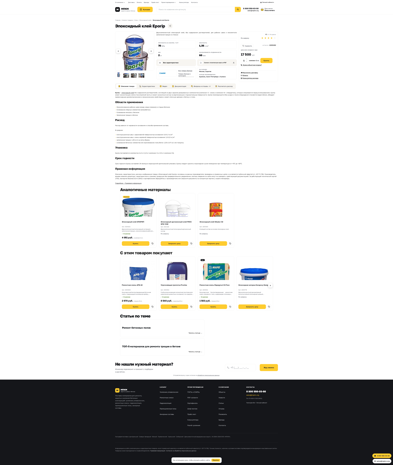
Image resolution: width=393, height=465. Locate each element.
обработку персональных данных (208, 375)
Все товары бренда (185, 71)
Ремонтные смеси (166, 397)
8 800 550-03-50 (251, 8)
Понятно (216, 460)
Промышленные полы (168, 409)
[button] (246, 59)
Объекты (222, 392)
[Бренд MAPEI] (167, 73)
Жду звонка (269, 367)
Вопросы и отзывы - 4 (202, 86)
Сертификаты (192, 403)
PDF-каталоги (192, 397)
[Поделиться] (170, 26)
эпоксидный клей (128, 93)
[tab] (126, 86)
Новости (222, 397)
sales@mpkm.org (253, 10)
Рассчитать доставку (250, 72)
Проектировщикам (167, 2)
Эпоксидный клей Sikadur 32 (211, 222)
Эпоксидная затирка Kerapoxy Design (253, 285)
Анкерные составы (167, 414)
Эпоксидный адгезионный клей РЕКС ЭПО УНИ (176, 223)
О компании (119, 2)
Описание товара (127, 86)
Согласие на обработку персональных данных (181, 451)
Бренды (146, 2)
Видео (164, 86)
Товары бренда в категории (184, 75)
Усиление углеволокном (169, 392)
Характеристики (148, 86)
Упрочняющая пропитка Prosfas (174, 285)
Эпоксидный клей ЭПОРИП (133, 222)
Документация (180, 86)
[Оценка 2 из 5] (265, 38)
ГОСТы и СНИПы (193, 392)
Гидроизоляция (165, 403)
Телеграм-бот (250, 403)
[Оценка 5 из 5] (274, 38)
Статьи (221, 403)
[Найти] (238, 9)
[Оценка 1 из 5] (262, 38)
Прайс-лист (155, 2)
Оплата (139, 2)
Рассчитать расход (225, 86)
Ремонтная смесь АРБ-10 (132, 285)
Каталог (163, 387)
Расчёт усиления (193, 425)
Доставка (131, 2)
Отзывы (221, 409)
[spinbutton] (244, 60)
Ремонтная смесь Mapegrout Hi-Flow (215, 285)
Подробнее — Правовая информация (128, 183)
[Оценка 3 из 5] (268, 38)
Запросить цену (174, 243)
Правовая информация (157, 451)
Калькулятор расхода (250, 78)
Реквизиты (223, 414)
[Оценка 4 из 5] (271, 38)
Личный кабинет (267, 2)
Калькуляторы (184, 2)
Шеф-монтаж (192, 409)
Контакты (194, 2)
